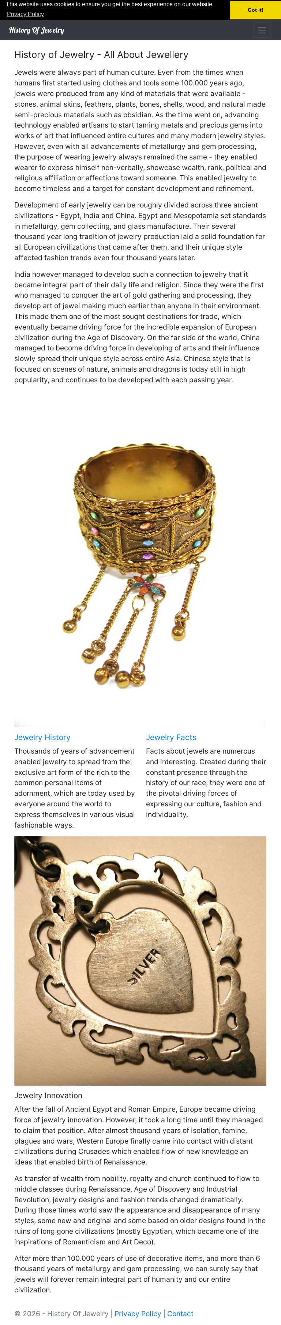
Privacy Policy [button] (25, 14)
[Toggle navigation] (262, 30)
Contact (180, 1313)
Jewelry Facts (171, 737)
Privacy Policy (138, 1313)
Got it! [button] (255, 10)
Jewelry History (42, 737)
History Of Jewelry (36, 29)
